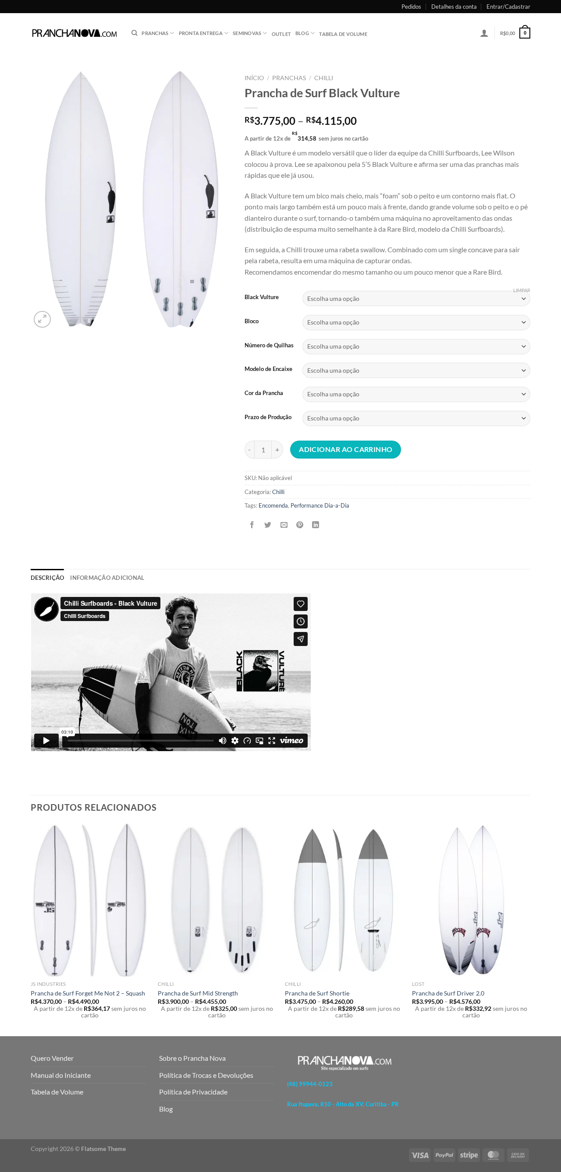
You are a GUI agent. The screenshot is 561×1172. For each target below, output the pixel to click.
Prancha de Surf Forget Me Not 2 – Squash (88, 993)
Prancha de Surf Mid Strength (198, 993)
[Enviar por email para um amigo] (284, 525)
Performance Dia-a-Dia (320, 505)
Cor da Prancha (264, 393)
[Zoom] (42, 319)
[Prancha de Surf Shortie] (344, 900)
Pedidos (411, 6)
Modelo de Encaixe (268, 369)
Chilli (323, 77)
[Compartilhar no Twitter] (268, 525)
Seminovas (247, 33)
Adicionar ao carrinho (346, 449)
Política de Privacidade (193, 1091)
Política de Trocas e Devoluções (206, 1075)
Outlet (281, 34)
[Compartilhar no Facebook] (252, 525)
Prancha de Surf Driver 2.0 (448, 993)
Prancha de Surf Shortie (317, 993)
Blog (302, 33)
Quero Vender (52, 1058)
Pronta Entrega (201, 33)
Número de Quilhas (269, 345)
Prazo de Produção (268, 417)
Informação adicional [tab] (107, 577)
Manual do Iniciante (61, 1075)
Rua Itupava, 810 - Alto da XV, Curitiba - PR (343, 1104)
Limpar (521, 290)
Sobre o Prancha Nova (192, 1058)
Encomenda (273, 505)
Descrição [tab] (47, 577)
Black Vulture (262, 297)
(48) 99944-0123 (310, 1083)
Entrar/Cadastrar (508, 6)
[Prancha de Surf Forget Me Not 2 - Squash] (90, 900)
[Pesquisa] (134, 33)
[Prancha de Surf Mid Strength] (217, 900)
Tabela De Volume (343, 34)
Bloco (252, 321)
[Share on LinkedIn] (316, 525)
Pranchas (289, 77)
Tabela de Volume (57, 1091)
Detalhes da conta (454, 6)
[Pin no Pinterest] (299, 525)
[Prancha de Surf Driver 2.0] (471, 900)
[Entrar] (484, 32)
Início (254, 77)
